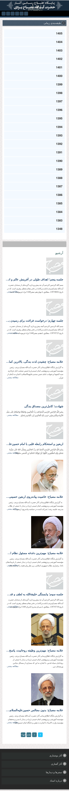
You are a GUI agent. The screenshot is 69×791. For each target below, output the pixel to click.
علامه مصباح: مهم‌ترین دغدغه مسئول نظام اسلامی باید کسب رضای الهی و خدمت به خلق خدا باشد (34, 553)
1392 (59, 144)
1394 (59, 127)
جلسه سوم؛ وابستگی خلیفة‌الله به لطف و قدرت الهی (34, 594)
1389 (59, 169)
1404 (59, 42)
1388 (59, 178)
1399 (59, 84)
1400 (59, 76)
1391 (59, 152)
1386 (59, 195)
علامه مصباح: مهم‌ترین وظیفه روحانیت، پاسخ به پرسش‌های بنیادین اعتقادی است (34, 650)
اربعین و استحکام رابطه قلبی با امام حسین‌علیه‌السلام (34, 444)
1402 (59, 59)
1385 (59, 203)
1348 (59, 229)
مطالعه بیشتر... (12, 292)
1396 (59, 110)
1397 (59, 101)
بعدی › (29, 735)
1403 (59, 50)
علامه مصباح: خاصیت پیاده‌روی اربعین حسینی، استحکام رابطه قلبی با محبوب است (34, 496)
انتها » (23, 735)
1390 (59, 161)
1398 (59, 93)
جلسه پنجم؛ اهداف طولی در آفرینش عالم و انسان (34, 279)
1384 (59, 212)
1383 (59, 220)
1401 (59, 67)
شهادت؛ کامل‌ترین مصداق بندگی (43, 406)
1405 (59, 33)
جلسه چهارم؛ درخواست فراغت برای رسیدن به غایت (34, 320)
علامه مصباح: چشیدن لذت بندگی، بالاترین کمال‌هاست (34, 361)
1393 (59, 135)
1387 (59, 186)
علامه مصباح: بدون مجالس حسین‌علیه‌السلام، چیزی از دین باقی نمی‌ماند (34, 710)
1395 (59, 118)
